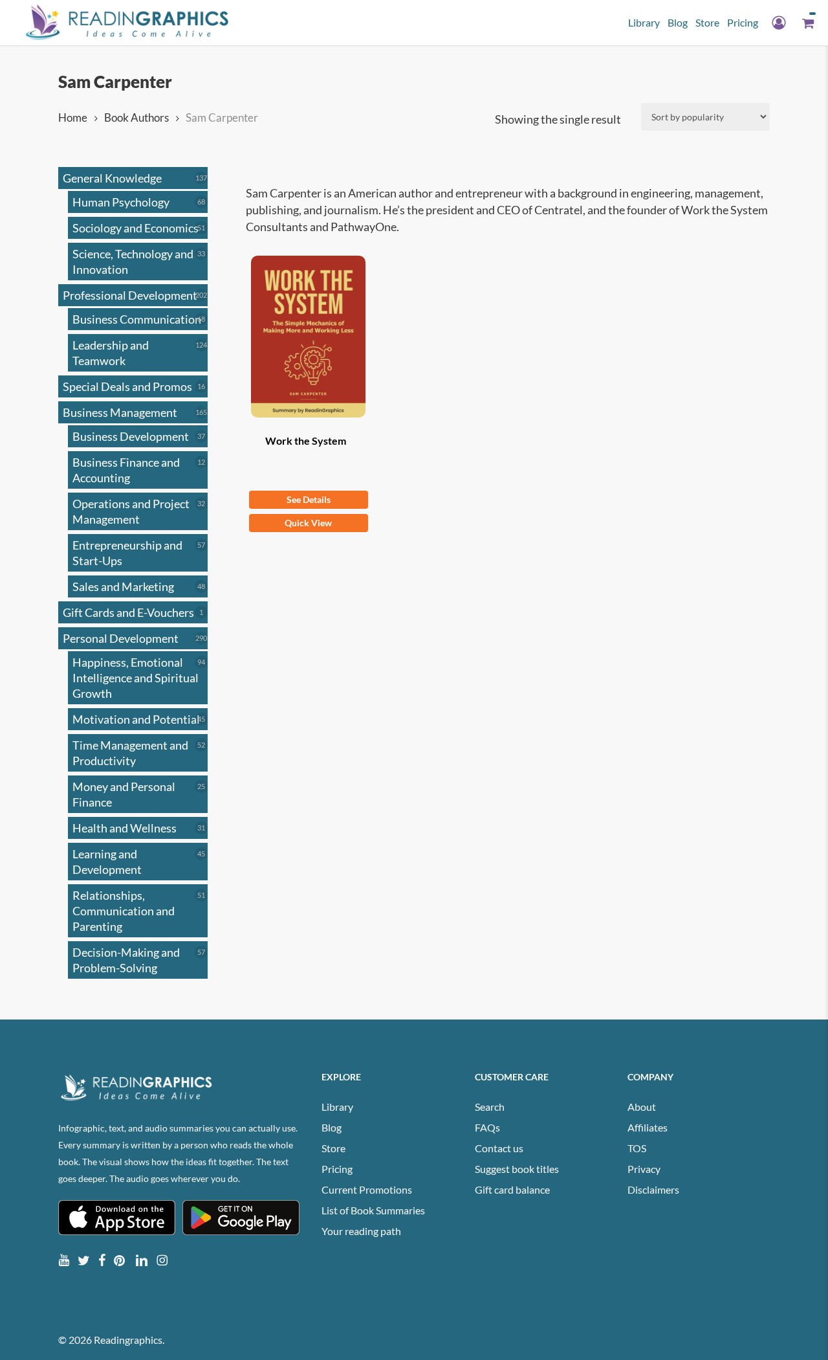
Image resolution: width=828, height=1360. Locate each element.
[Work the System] (309, 337)
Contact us (499, 1148)
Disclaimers (653, 1189)
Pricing (337, 1169)
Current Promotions (366, 1189)
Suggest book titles (517, 1169)
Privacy (643, 1169)
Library (337, 1106)
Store (333, 1148)
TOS (636, 1148)
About (641, 1106)
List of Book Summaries (373, 1210)
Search (490, 1106)
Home (72, 117)
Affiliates (647, 1127)
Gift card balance (512, 1189)
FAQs (487, 1127)
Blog (331, 1127)
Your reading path (361, 1231)
